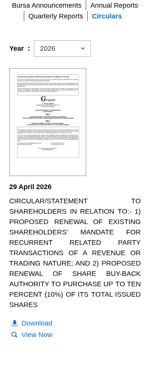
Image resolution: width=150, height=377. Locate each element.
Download (37, 323)
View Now (37, 335)
